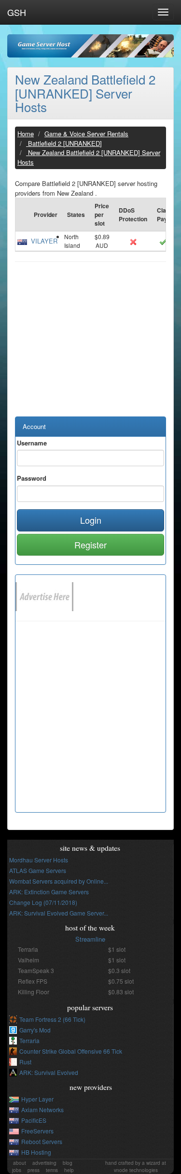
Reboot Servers (41, 1141)
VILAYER (44, 240)
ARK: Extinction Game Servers (49, 892)
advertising (44, 1163)
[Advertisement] (90, 344)
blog (67, 1163)
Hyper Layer (37, 1099)
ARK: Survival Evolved (48, 1072)
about (19, 1163)
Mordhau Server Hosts (38, 860)
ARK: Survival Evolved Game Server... (58, 913)
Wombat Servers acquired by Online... (58, 881)
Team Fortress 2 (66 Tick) (52, 1019)
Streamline (90, 939)
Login (90, 520)
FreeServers (37, 1131)
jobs (16, 1170)
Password (31, 478)
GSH (16, 12)
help (69, 1170)
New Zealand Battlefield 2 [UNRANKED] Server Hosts (85, 92)
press (34, 1170)
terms (52, 1170)
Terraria (29, 1040)
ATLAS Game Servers (37, 870)
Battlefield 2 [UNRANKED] (64, 143)
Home (25, 133)
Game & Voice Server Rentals (86, 133)
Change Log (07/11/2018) (43, 902)
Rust (25, 1062)
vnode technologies (136, 1170)
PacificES (33, 1120)
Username (32, 442)
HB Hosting (36, 1152)
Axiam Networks (42, 1109)
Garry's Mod (35, 1030)
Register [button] (90, 544)
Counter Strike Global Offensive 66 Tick (70, 1051)
